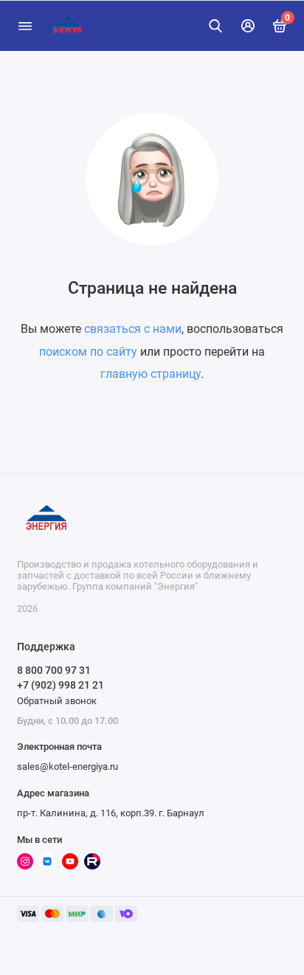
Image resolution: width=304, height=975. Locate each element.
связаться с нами (133, 329)
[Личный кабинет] (248, 26)
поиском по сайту (88, 352)
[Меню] (25, 26)
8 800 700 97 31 (54, 670)
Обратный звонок (57, 700)
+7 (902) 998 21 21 (60, 685)
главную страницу (150, 374)
